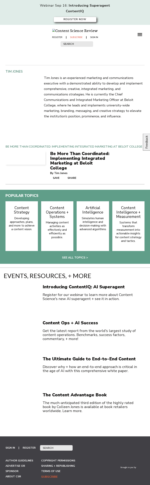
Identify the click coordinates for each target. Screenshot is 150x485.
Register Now (74, 19)
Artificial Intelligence (92, 210)
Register (57, 37)
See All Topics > (75, 258)
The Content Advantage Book (75, 395)
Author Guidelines (19, 460)
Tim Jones (61, 173)
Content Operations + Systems (57, 212)
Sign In (94, 37)
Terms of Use (50, 471)
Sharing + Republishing (58, 466)
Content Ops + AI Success (70, 323)
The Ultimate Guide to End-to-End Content (89, 359)
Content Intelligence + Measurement (128, 212)
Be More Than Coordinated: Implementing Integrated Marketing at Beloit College (79, 161)
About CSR (13, 476)
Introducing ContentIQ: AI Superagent (84, 287)
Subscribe (76, 37)
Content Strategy (21, 210)
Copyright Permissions (58, 460)
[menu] (141, 34)
